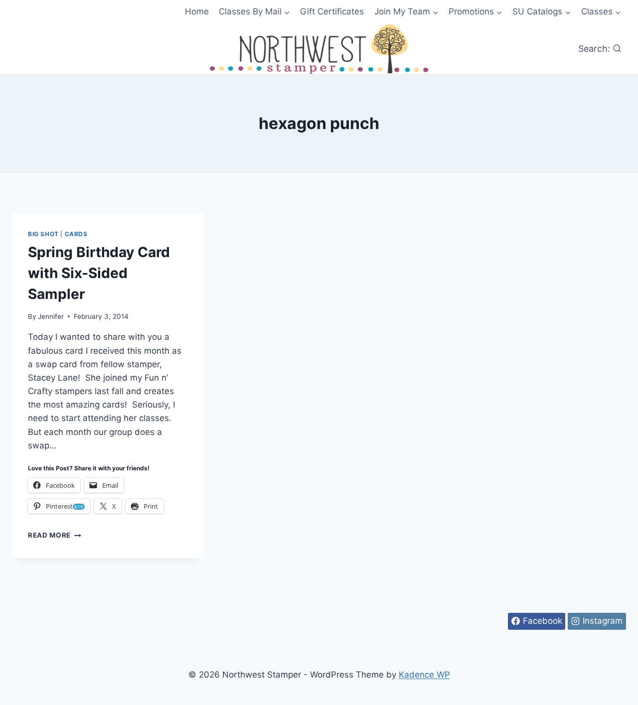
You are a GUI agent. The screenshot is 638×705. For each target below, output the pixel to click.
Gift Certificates (332, 11)
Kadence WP (424, 675)
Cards (76, 234)
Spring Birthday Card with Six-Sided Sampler (99, 273)
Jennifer (51, 316)
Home (197, 11)
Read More (54, 535)
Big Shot (43, 234)
